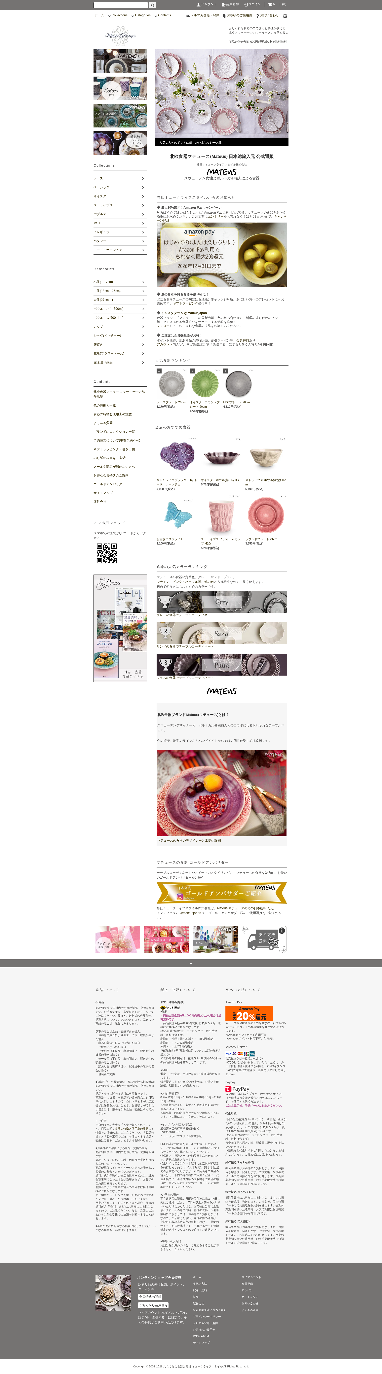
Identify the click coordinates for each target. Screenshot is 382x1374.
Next (283, 97)
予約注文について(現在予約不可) (117, 440)
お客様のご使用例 (239, 15)
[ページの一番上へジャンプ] (191, 963)
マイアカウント (251, 1277)
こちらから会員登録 (153, 1305)
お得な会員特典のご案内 (111, 475)
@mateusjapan (190, 913)
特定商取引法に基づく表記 (209, 1310)
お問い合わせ (269, 15)
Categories (143, 15)
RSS (196, 1336)
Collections (120, 15)
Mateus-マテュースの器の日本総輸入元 (245, 908)
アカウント (209, 4)
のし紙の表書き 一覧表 (110, 458)
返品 (196, 1296)
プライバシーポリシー (207, 1316)
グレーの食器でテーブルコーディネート (185, 615)
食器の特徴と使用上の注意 (113, 414)
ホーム (99, 15)
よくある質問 (103, 423)
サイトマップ (103, 493)
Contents (164, 15)
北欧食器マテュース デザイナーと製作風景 (119, 394)
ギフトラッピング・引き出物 (114, 449)
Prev (160, 97)
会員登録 (232, 4)
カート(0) (279, 4)
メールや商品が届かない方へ (114, 466)
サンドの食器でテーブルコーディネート (185, 646)
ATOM (205, 1336)
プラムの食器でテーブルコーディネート (185, 678)
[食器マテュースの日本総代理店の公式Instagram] (285, 15)
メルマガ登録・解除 (205, 15)
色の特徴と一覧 (105, 405)
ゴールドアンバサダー (109, 484)
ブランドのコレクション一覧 (114, 431)
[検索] (152, 5)
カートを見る (250, 1296)
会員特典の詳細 (150, 1296)
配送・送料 (200, 1290)
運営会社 (100, 501)
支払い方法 (200, 1283)
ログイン (254, 4)
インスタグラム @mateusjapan (184, 313)
